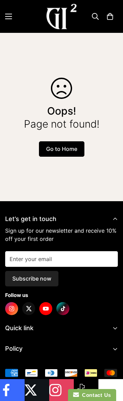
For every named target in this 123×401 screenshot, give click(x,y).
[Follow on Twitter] (37, 390)
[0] (110, 16)
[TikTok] (62, 308)
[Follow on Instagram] (61, 390)
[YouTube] (45, 308)
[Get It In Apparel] (61, 16)
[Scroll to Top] (111, 365)
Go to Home (61, 148)
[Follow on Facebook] (12, 390)
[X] (28, 308)
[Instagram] (11, 308)
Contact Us (95, 395)
